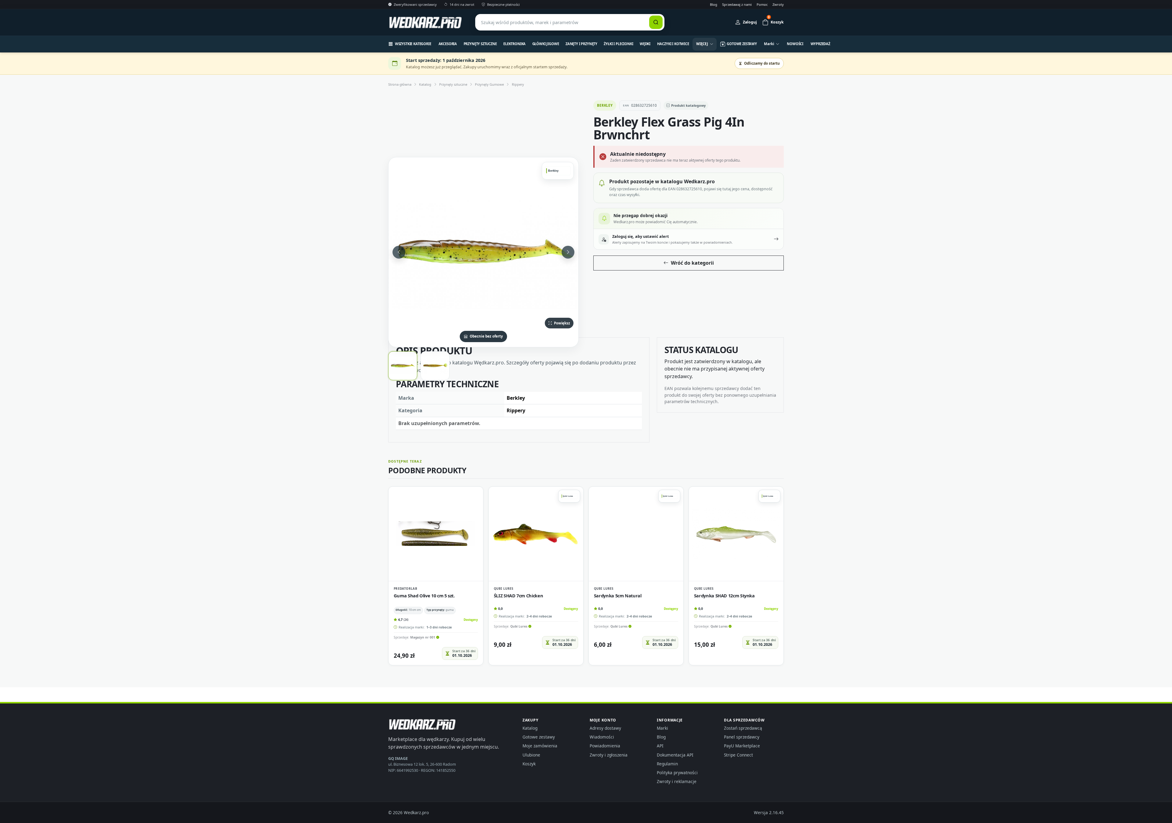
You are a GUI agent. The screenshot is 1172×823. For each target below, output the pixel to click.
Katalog (425, 84)
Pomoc (762, 4)
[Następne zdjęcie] (568, 252)
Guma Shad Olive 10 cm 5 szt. (424, 595)
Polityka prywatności (677, 772)
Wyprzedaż (820, 43)
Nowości (795, 43)
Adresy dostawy (605, 728)
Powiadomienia (605, 746)
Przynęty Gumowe (489, 84)
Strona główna (399, 84)
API (660, 746)
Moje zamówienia (540, 746)
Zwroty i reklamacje (676, 781)
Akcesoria (448, 43)
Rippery (518, 84)
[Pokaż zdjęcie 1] (402, 365)
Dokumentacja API (675, 755)
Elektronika (514, 43)
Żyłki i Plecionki (618, 43)
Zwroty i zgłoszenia (609, 755)
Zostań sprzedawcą (743, 728)
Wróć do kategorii (692, 262)
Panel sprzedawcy (741, 737)
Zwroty (778, 4)
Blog (713, 4)
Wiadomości (602, 737)
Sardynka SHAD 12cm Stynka (724, 595)
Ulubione (531, 755)
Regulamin (667, 764)
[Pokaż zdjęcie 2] (435, 365)
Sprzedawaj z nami (737, 4)
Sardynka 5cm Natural (618, 595)
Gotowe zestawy (539, 737)
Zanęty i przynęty (581, 43)
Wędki (645, 43)
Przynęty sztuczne (480, 43)
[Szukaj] (656, 22)
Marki (662, 728)
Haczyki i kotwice (673, 43)
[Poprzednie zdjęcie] (398, 252)
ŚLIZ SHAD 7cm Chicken (518, 595)
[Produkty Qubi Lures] (569, 496)
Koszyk (529, 764)
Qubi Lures (503, 588)
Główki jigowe (545, 43)
